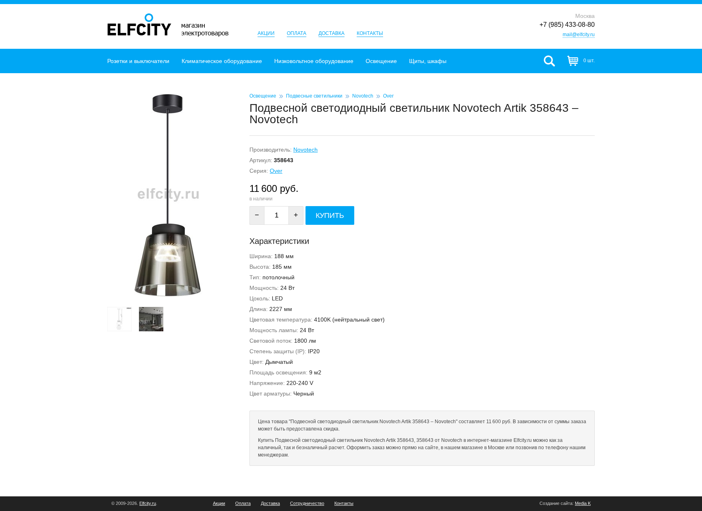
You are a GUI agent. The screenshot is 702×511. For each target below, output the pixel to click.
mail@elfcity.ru (579, 34)
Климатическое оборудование (222, 61)
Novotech (362, 96)
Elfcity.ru (147, 503)
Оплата (296, 33)
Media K (583, 503)
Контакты (370, 33)
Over (388, 96)
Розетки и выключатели (138, 61)
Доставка (331, 33)
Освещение (381, 61)
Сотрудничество (307, 503)
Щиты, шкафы (427, 61)
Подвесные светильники (314, 96)
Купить (330, 215)
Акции (266, 33)
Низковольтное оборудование (313, 61)
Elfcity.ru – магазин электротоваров (168, 25)
